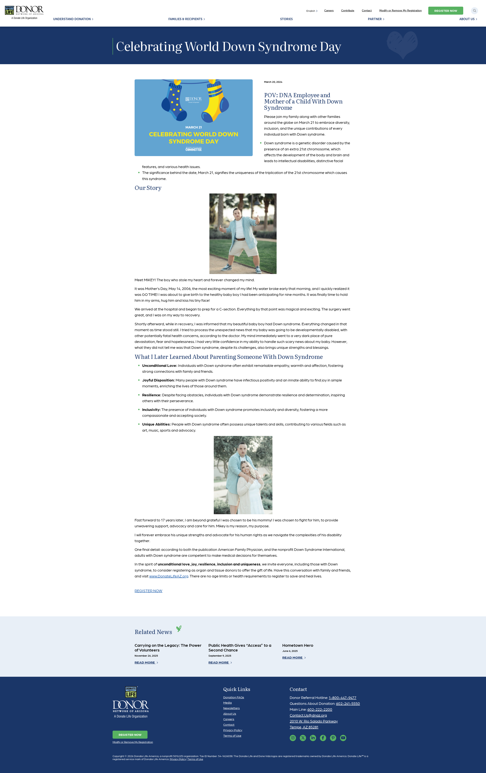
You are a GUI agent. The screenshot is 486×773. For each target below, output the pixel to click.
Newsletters (231, 708)
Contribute (347, 10)
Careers (329, 10)
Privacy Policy (232, 730)
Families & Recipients (185, 19)
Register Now (445, 11)
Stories (286, 19)
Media (227, 702)
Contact (367, 10)
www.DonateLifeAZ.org (168, 575)
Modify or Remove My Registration (400, 10)
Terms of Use (232, 735)
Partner (375, 19)
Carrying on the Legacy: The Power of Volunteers (168, 647)
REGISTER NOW (148, 590)
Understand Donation (72, 19)
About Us (467, 19)
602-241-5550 (348, 703)
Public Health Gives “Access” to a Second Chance (239, 647)
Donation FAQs (233, 697)
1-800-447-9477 (342, 697)
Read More (145, 662)
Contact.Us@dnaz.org (308, 715)
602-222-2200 (319, 709)
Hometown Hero (297, 645)
